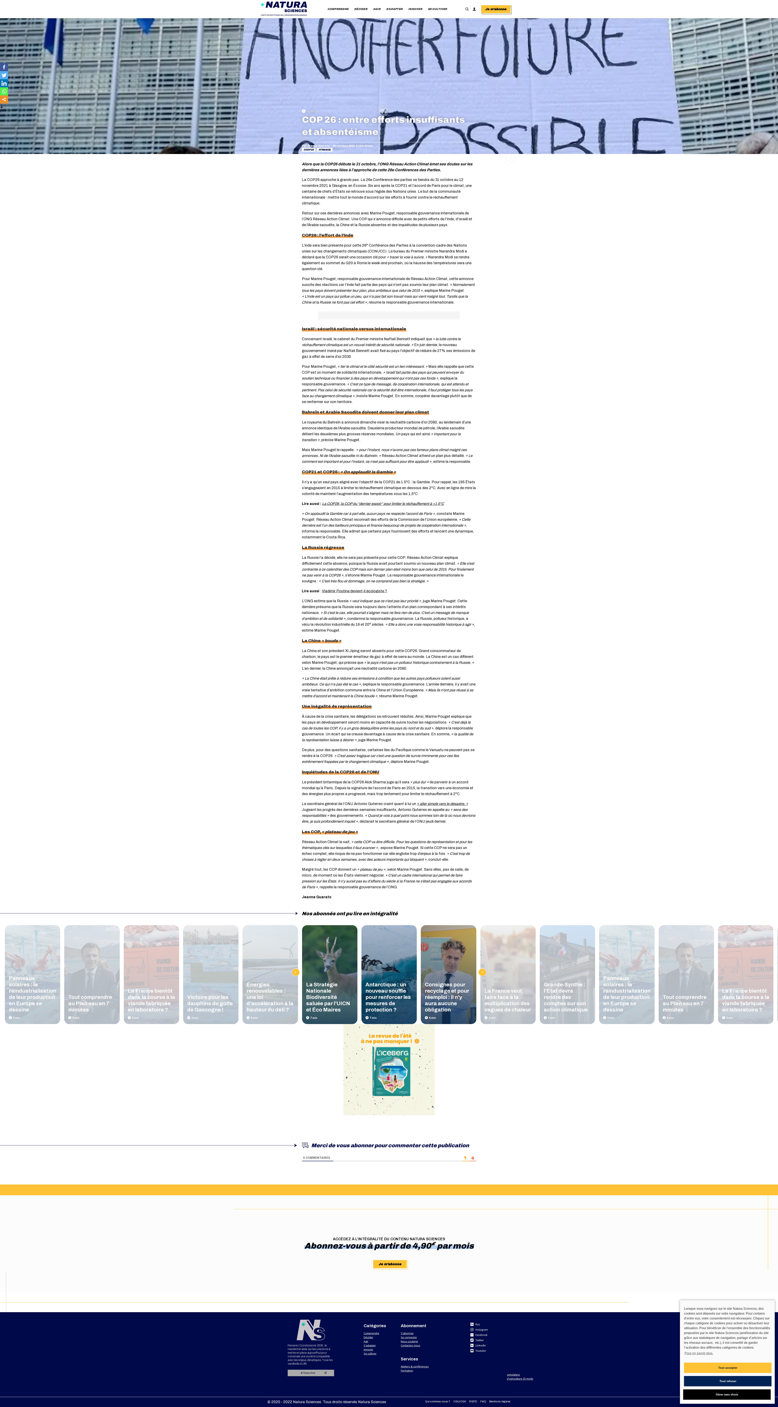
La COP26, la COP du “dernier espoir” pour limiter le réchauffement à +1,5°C (383, 504)
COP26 (309, 149)
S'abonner (407, 1333)
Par (316, 145)
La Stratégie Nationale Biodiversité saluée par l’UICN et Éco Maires (328, 997)
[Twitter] (4, 75)
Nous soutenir (409, 1341)
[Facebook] (4, 67)
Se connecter (409, 1337)
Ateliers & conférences (415, 1366)
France (325, 149)
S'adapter (370, 1345)
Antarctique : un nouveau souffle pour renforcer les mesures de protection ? (388, 997)
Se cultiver (370, 1353)
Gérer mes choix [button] (727, 1394)
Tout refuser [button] (727, 1381)
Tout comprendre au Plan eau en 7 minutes (90, 1003)
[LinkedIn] (4, 83)
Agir (366, 1341)
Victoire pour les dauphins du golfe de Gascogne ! (210, 1003)
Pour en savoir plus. (699, 1353)
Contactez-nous (410, 1345)
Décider (368, 1337)
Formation (407, 1370)
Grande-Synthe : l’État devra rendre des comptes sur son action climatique (566, 997)
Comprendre (371, 1333)
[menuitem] (338, 9)
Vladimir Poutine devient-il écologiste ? (354, 591)
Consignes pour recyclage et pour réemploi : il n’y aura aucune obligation (447, 997)
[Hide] (1, 107)
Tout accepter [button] (727, 1367)
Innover (368, 1349)
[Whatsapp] (4, 91)
